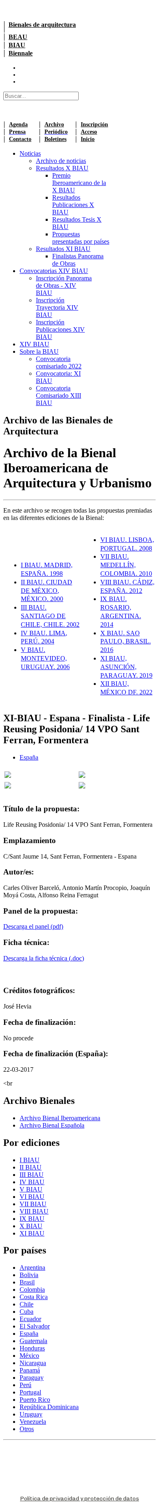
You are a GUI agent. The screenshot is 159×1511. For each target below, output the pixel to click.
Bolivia (29, 1274)
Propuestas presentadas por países (80, 238)
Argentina (32, 1267)
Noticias (30, 153)
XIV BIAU (34, 344)
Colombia (32, 1289)
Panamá (30, 1370)
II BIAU (31, 1167)
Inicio (88, 139)
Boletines (55, 139)
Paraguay (32, 1377)
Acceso (89, 132)
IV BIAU (32, 1181)
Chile (26, 1304)
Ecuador (30, 1318)
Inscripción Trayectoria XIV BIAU (57, 307)
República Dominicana (49, 1406)
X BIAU (31, 1225)
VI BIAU (32, 1196)
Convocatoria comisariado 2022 (59, 362)
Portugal (30, 1392)
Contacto (20, 139)
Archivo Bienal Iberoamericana (60, 1118)
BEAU (18, 36)
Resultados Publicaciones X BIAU (73, 205)
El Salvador (35, 1326)
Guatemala (33, 1340)
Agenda (18, 124)
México (29, 1355)
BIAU (17, 45)
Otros (27, 1428)
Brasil (27, 1282)
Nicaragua (33, 1362)
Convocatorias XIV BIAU (54, 270)
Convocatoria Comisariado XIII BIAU (58, 395)
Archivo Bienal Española (52, 1125)
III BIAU (32, 1174)
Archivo (54, 124)
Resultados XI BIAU (63, 248)
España (29, 757)
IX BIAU (32, 1218)
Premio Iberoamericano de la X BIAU (79, 183)
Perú (25, 1384)
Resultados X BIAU (62, 168)
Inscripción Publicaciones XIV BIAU (60, 329)
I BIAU (30, 1159)
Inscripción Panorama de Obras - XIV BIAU (64, 285)
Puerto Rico (35, 1399)
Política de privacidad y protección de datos (79, 1498)
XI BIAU (32, 1233)
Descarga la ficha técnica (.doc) (43, 958)
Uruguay (31, 1414)
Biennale (21, 53)
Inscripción (94, 124)
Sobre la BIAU (39, 351)
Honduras (32, 1348)
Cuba (26, 1311)
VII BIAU (33, 1203)
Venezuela (33, 1421)
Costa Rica (34, 1296)
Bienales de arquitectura (42, 24)
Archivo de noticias (61, 160)
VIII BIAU (34, 1211)
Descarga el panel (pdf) (33, 926)
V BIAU (31, 1189)
